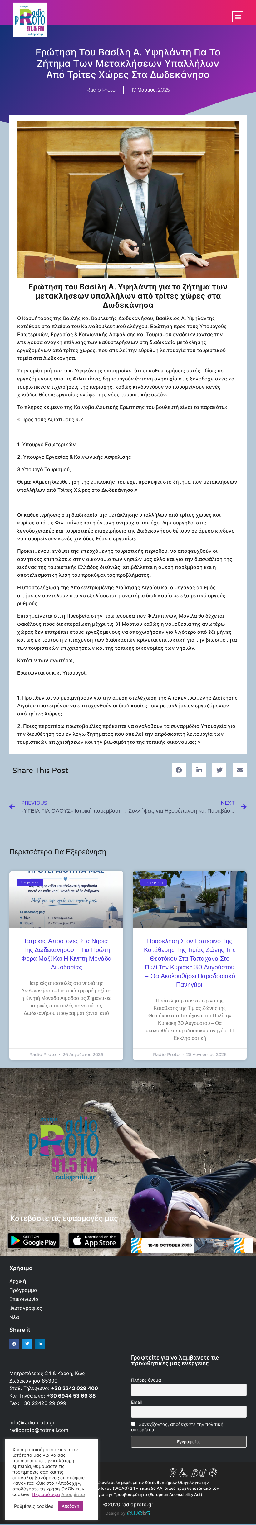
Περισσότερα (46, 1494)
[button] (237, 16)
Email (136, 1402)
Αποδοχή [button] (70, 1505)
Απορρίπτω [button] (73, 1494)
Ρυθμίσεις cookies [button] (33, 1506)
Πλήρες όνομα (146, 1380)
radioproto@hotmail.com (39, 1430)
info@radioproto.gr (32, 1422)
